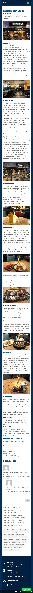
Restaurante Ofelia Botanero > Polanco (14, 517)
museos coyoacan (16, 542)
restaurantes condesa (8, 549)
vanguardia (17, 549)
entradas (26, 532)
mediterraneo (17, 539)
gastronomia (11, 534)
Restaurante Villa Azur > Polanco (12, 515)
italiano (5, 539)
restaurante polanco (18, 547)
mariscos (11, 539)
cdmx (17, 529)
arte (4, 529)
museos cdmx (7, 542)
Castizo (12, 130)
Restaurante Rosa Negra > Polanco (13, 512)
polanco (5, 544)
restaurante (11, 544)
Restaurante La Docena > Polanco (13, 520)
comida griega (14, 532)
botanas (12, 529)
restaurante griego (8, 547)
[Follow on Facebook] (7, 584)
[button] (26, 589)
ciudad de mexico (24, 529)
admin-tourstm (8, 16)
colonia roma (6, 532)
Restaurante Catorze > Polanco (12, 507)
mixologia (24, 539)
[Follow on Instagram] (11, 584)
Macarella (19, 132)
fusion (5, 534)
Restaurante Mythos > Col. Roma (12, 525)
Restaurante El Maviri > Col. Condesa (13, 522)
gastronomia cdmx (20, 534)
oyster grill (24, 542)
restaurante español (20, 544)
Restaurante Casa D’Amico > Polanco (13, 510)
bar (8, 529)
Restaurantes (23, 16)
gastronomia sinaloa (22, 537)
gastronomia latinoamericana (10, 537)
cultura (20, 532)
